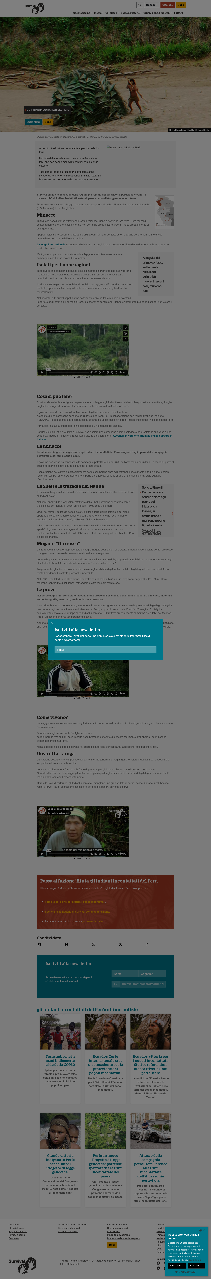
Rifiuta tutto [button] (196, 1266)
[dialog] (186, 1251)
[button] (186, 1271)
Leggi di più (195, 1260)
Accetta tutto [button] (177, 1266)
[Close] (52, 623)
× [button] (204, 1230)
